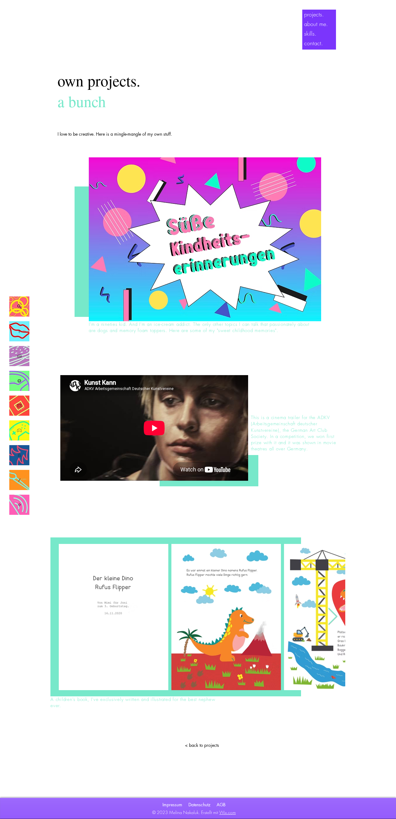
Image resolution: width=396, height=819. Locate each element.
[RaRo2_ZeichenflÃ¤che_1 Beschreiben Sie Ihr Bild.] (19, 430)
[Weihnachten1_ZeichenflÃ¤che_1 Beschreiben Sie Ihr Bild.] (19, 455)
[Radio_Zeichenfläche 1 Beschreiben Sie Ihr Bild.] (19, 505)
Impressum (172, 805)
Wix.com (227, 812)
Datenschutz (199, 805)
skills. (310, 33)
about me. (316, 24)
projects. (314, 14)
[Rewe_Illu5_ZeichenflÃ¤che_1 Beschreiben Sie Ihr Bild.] (19, 356)
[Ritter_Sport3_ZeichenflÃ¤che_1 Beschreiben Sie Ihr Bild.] (19, 406)
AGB (221, 805)
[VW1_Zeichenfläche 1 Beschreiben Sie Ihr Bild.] (19, 381)
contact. (313, 43)
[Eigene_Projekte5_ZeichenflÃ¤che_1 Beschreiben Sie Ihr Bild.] (19, 480)
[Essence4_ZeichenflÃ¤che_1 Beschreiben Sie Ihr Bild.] (19, 331)
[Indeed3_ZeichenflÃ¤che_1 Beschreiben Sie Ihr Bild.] (19, 306)
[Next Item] (332, 617)
